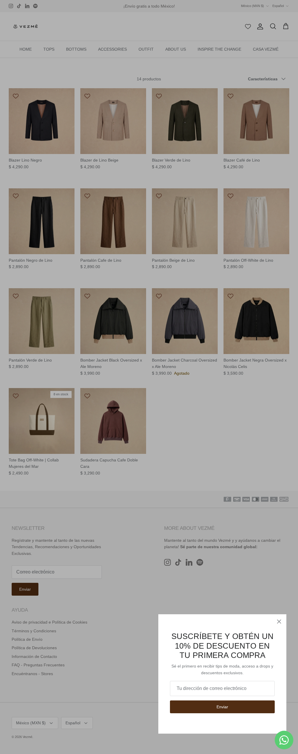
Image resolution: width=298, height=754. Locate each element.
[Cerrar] (279, 621)
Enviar (222, 707)
